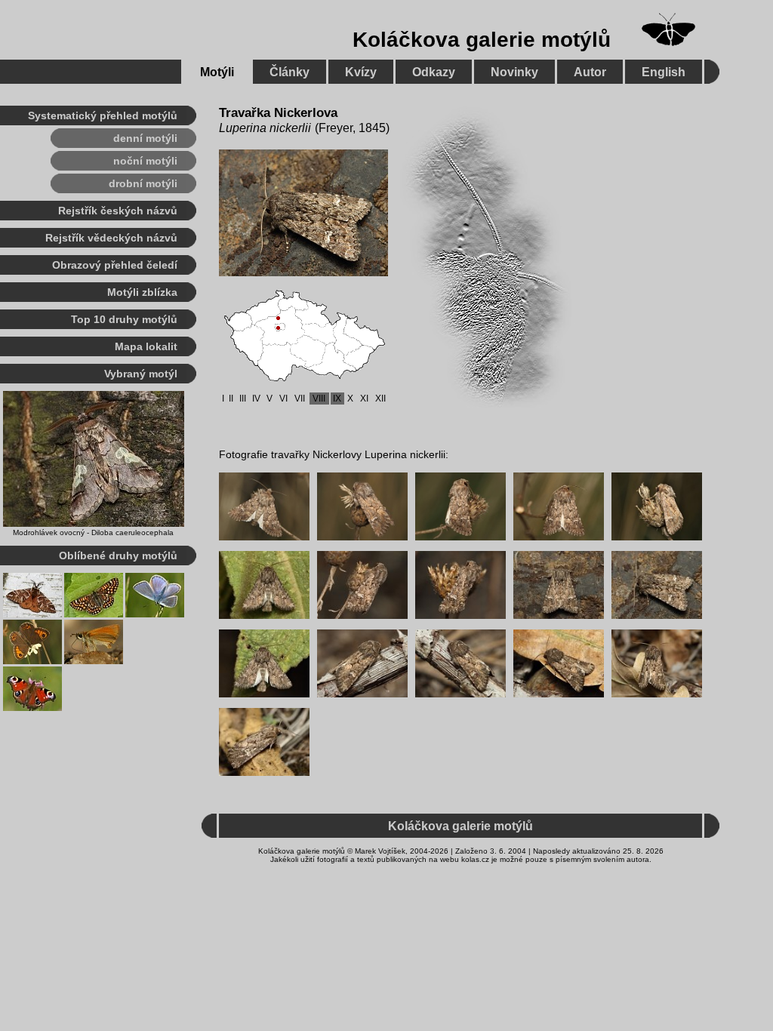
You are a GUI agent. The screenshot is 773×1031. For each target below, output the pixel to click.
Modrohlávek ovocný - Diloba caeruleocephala (93, 532)
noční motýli (145, 161)
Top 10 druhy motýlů (124, 319)
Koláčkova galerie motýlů (482, 39)
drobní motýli (143, 183)
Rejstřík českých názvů (117, 211)
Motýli (217, 72)
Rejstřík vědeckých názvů (111, 238)
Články (289, 72)
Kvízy (361, 72)
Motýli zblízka (142, 292)
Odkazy (433, 72)
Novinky (514, 72)
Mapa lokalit (146, 346)
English (663, 72)
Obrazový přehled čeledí (114, 265)
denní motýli (145, 138)
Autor (590, 72)
